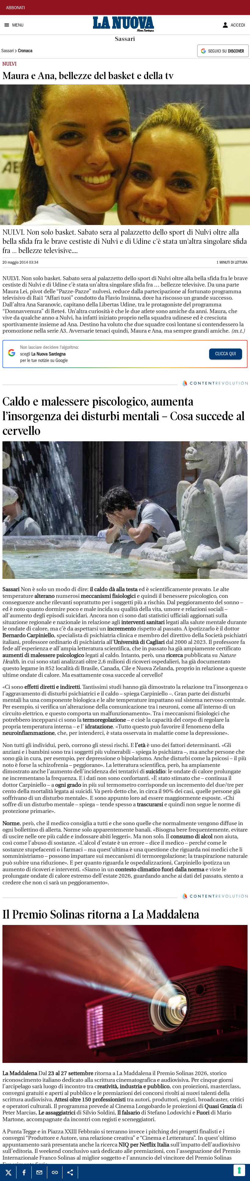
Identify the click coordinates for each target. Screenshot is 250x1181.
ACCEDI (238, 25)
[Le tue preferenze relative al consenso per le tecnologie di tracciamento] (239, 1170)
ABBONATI (15, 8)
